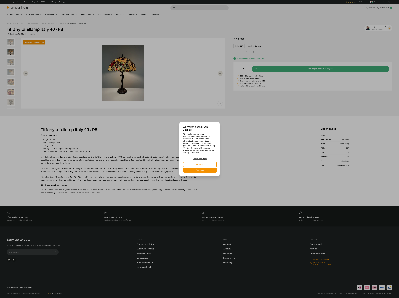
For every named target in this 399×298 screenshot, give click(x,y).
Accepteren (200, 170)
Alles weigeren (199, 164)
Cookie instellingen (200, 159)
